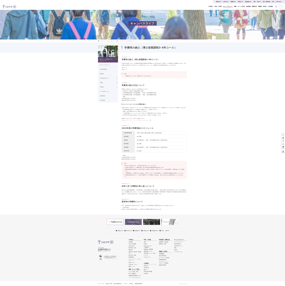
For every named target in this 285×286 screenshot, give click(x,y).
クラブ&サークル (104, 91)
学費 (117, 41)
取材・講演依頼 (266, 1)
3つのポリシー (147, 257)
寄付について (132, 262)
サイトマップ (101, 283)
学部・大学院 (218, 6)
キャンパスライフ (228, 6)
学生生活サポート (104, 78)
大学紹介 (210, 6)
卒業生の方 (240, 1)
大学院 (145, 243)
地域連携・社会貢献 (163, 242)
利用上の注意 (109, 283)
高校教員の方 (248, 1)
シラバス (146, 255)
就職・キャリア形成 (239, 6)
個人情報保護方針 (118, 283)
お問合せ (131, 283)
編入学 (145, 269)
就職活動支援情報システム (135, 275)
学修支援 (102, 95)
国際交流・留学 (162, 243)
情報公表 (131, 249)
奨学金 (102, 87)
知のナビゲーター (148, 246)
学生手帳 (102, 100)
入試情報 (270, 6)
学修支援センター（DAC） (150, 253)
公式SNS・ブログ (133, 264)
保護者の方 (233, 1)
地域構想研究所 (162, 259)
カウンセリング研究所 (164, 257)
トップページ (102, 41)
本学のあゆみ (132, 245)
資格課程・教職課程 (148, 249)
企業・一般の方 (257, 1)
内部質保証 (131, 257)
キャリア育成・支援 (133, 271)
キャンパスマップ (104, 64)
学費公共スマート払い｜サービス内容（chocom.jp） (135, 120)
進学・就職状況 (132, 273)
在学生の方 (225, 1)
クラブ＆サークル (178, 251)
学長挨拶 (131, 242)
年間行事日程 (103, 69)
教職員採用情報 (138, 283)
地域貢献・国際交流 (251, 6)
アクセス (125, 283)
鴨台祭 (102, 73)
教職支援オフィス (148, 251)
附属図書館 (161, 253)
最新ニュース (132, 266)
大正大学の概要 (132, 243)
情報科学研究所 (162, 265)
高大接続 (146, 273)
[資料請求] (283, 144)
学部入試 (146, 265)
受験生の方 (218, 1)
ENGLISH (278, 1)
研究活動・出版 (132, 247)
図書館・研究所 (262, 6)
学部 (145, 242)
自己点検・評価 (132, 255)
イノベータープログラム (134, 277)
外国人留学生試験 (148, 271)
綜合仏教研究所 (162, 255)
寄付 (273, 1)
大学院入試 (146, 267)
